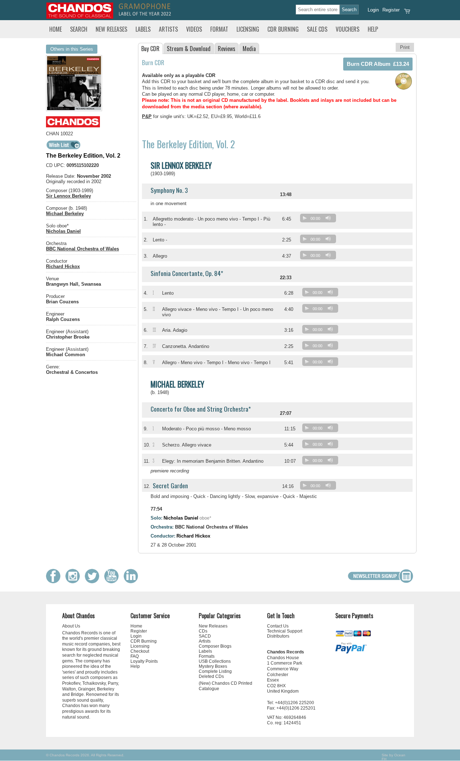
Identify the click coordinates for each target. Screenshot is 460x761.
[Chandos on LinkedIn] (133, 581)
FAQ (134, 656)
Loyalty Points (144, 661)
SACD (205, 636)
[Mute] (328, 218)
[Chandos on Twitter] (94, 581)
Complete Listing (215, 671)
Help (373, 29)
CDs (203, 631)
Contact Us (278, 626)
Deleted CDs (211, 676)
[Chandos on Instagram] (74, 581)
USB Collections (215, 661)
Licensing (247, 29)
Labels (143, 29)
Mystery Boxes (213, 666)
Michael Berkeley (65, 213)
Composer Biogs (215, 646)
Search (78, 29)
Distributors (278, 636)
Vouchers (347, 29)
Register (391, 10)
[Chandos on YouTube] (113, 581)
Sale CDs (317, 29)
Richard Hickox (63, 266)
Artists (168, 29)
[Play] (305, 218)
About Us (71, 626)
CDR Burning (283, 29)
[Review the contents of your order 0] (407, 13)
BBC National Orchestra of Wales (82, 249)
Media (249, 48)
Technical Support (284, 631)
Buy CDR (150, 48)
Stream (189, 48)
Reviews (226, 48)
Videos (194, 29)
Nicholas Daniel (63, 231)
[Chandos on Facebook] (55, 581)
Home (55, 29)
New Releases (111, 29)
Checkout (139, 651)
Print (405, 47)
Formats (207, 656)
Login (373, 10)
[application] (320, 219)
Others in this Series (71, 49)
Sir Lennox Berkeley (68, 196)
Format (219, 29)
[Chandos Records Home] (79, 17)
